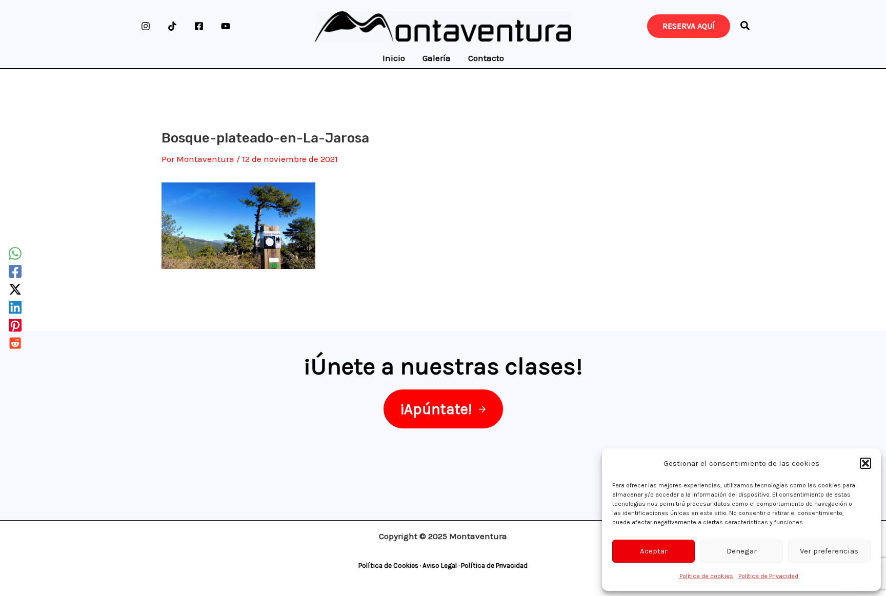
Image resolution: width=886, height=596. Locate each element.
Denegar (742, 551)
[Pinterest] (15, 325)
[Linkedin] (15, 307)
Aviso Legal (439, 565)
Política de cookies (706, 576)
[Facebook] (199, 26)
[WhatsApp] (15, 253)
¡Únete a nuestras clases (440, 366)
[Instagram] (145, 26)
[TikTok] (172, 26)
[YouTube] (225, 26)
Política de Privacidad (768, 576)
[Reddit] (15, 343)
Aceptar (654, 551)
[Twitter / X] (15, 289)
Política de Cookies (388, 565)
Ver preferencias (829, 551)
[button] (865, 463)
